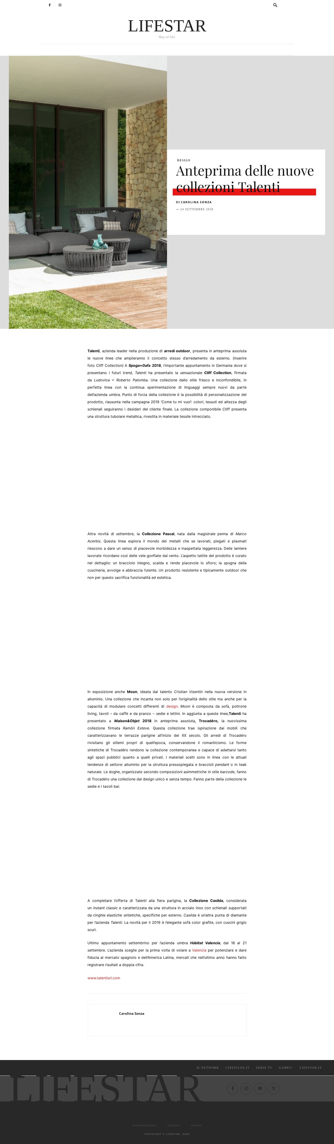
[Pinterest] (201, 220)
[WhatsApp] (212, 220)
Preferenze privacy (144, 1125)
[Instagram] (60, 5)
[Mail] (260, 1088)
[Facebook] (50, 5)
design (172, 706)
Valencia (199, 950)
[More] (254, 220)
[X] (191, 220)
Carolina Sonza (196, 202)
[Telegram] (243, 220)
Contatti (196, 1125)
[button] (275, 5)
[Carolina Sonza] (103, 1020)
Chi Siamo (173, 1125)
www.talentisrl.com (103, 978)
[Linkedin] (222, 220)
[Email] (232, 220)
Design (184, 160)
